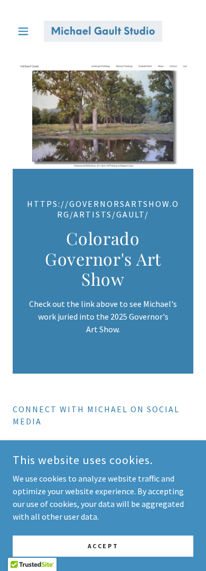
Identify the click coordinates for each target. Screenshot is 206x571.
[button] (26, 31)
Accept (103, 546)
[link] (103, 31)
